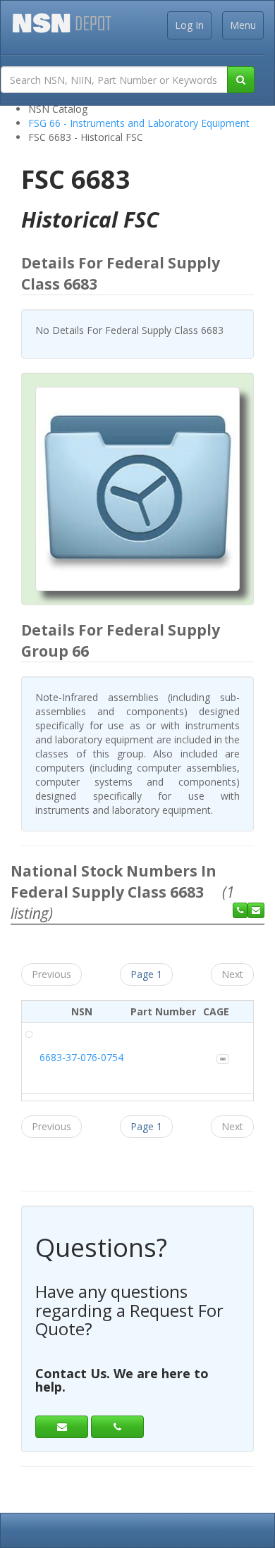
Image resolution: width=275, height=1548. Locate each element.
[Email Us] (256, 910)
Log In (189, 25)
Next (232, 974)
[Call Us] (240, 910)
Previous (51, 974)
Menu (243, 25)
